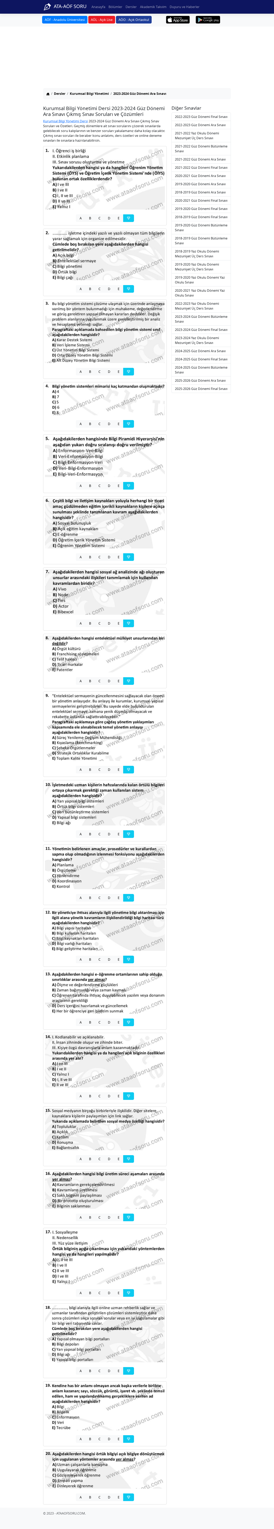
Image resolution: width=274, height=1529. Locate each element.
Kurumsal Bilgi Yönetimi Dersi (65, 121)
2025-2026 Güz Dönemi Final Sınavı (201, 389)
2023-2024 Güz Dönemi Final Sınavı (201, 329)
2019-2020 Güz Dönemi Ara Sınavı (200, 184)
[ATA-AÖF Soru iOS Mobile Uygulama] (178, 19)
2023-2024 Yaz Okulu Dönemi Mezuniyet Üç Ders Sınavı (197, 340)
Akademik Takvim (153, 7)
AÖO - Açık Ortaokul (134, 19)
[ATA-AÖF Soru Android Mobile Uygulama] (208, 19)
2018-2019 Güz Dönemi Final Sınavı (201, 217)
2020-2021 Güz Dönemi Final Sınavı (201, 200)
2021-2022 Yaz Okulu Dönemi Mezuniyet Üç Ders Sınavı (197, 135)
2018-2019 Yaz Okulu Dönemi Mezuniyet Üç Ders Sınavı (197, 253)
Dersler (131, 7)
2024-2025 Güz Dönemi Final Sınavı (201, 359)
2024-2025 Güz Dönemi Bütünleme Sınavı (201, 369)
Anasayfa (98, 7)
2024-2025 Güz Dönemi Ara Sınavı (200, 351)
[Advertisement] (137, 58)
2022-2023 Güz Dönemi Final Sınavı (201, 117)
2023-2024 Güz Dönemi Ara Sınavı (139, 93)
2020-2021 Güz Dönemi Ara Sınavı (200, 176)
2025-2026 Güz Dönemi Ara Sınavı (200, 380)
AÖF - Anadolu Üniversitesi (65, 19)
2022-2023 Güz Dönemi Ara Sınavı (200, 125)
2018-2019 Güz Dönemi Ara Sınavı (200, 192)
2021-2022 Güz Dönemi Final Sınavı (201, 167)
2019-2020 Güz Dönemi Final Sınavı (201, 209)
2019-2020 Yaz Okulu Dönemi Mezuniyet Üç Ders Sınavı (197, 266)
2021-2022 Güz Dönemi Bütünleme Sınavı (201, 148)
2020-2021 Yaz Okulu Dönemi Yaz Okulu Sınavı (200, 293)
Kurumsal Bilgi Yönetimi (89, 93)
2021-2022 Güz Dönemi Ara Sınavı (200, 159)
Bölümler (115, 7)
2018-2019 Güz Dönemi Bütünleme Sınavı (201, 240)
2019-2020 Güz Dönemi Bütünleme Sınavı (201, 227)
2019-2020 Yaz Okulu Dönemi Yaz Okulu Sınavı (200, 279)
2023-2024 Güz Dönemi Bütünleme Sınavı (201, 319)
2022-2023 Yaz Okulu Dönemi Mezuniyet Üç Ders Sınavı (197, 306)
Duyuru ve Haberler (185, 7)
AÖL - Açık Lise (102, 19)
